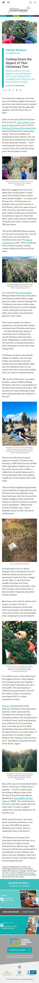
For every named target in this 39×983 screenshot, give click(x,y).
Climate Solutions (16, 50)
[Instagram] (19, 967)
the (24, 292)
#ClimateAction (13, 53)
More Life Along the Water (9, 900)
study (6, 705)
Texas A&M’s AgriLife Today (17, 800)
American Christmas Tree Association (19, 128)
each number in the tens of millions (18, 124)
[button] (23, 2)
